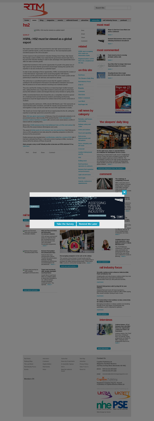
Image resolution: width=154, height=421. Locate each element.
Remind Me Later (88, 224)
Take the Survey (65, 224)
